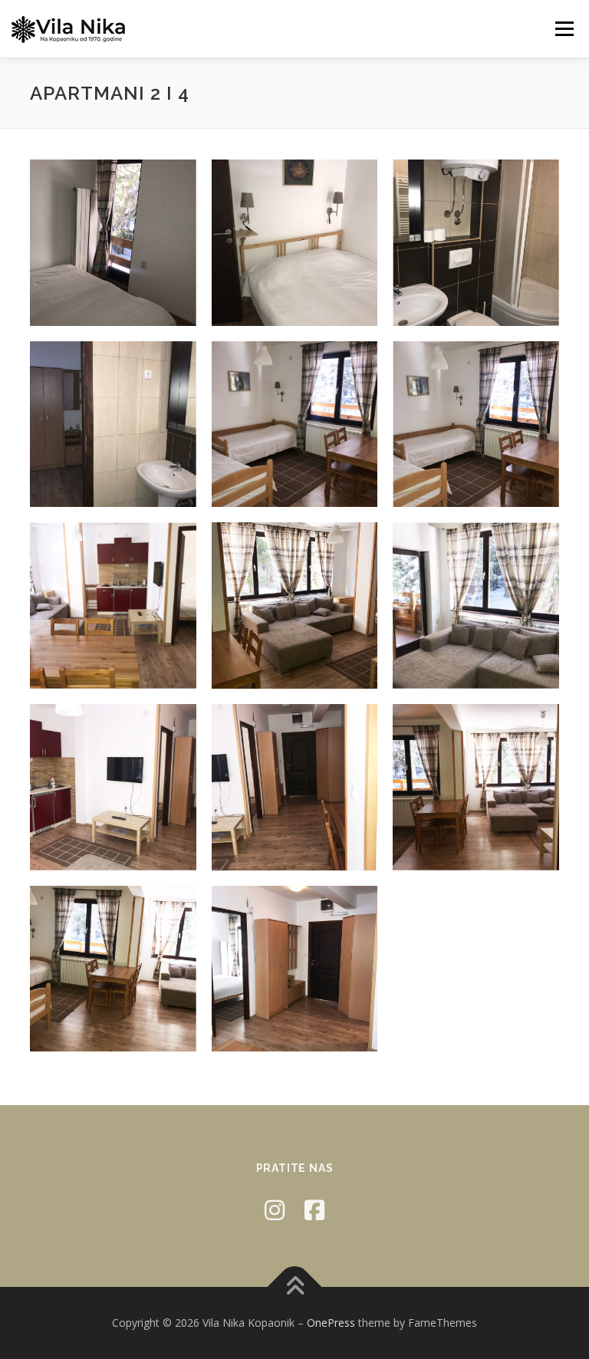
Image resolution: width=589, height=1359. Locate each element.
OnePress (331, 1322)
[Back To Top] (295, 1287)
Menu (564, 28)
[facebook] (314, 1210)
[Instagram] (275, 1210)
